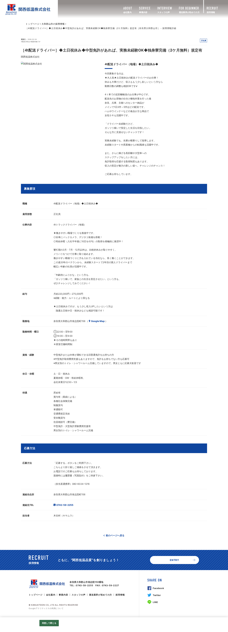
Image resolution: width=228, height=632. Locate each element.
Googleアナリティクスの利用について (46, 608)
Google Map (98, 321)
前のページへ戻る (115, 535)
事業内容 (63, 595)
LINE (155, 602)
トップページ (32, 23)
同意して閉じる (49, 623)
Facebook (158, 588)
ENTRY (174, 560)
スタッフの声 (78, 595)
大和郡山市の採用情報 (53, 23)
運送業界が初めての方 (100, 595)
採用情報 (120, 595)
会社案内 (50, 595)
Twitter (157, 595)
